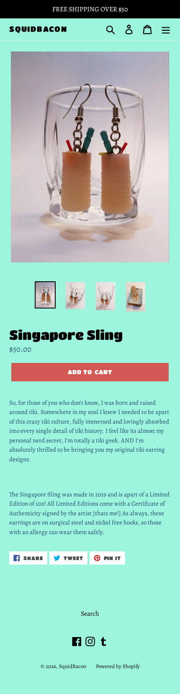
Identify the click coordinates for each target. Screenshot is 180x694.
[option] (45, 295)
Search (90, 613)
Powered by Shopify (118, 666)
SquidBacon (38, 29)
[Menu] (166, 29)
